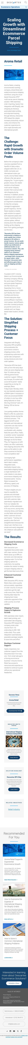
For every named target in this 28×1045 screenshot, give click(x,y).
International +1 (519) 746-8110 (14, 1017)
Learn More (14, 789)
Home (8, 50)
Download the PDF (14, 710)
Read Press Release (10, 880)
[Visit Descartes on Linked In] (10, 1031)
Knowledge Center (16, 50)
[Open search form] (25, 2)
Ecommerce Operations (10, 7)
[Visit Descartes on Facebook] (21, 1031)
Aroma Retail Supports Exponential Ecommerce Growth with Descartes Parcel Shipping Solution (13, 1002)
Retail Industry (14, 809)
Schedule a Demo (14, 983)
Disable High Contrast (16, 1037)
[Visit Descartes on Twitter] (18, 1031)
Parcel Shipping (7, 995)
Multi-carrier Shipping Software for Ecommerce (11, 997)
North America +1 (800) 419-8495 (14, 1011)
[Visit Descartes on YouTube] (14, 1031)
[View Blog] (7, 1031)
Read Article (14, 757)
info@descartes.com (14, 1024)
